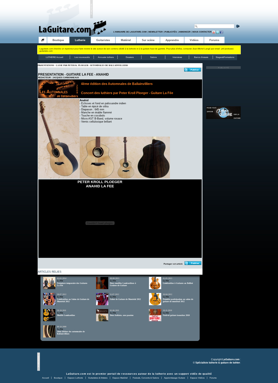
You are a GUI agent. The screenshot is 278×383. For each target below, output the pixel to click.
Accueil (45, 378)
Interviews (177, 57)
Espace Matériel (120, 378)
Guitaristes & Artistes (97, 378)
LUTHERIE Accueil (54, 57)
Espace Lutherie (75, 378)
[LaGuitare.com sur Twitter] (217, 33)
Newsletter (156, 32)
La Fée (60, 281)
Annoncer (184, 32)
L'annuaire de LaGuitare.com (130, 32)
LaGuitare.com (76, 373)
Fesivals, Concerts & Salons (146, 378)
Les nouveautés (82, 57)
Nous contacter (202, 32)
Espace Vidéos (197, 378)
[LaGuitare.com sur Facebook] (221, 33)
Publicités (171, 32)
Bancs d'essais (201, 57)
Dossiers (130, 57)
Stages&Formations (225, 57)
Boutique (58, 378)
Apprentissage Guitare (174, 378)
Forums (213, 378)
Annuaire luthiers (106, 57)
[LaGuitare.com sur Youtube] (213, 33)
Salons (153, 57)
